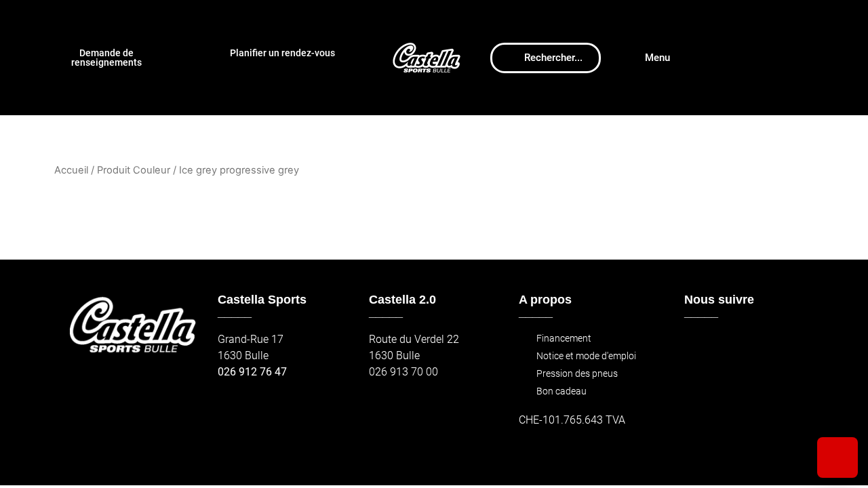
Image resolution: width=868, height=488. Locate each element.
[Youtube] (757, 346)
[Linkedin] (786, 346)
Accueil (71, 170)
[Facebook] (698, 346)
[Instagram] (728, 346)
